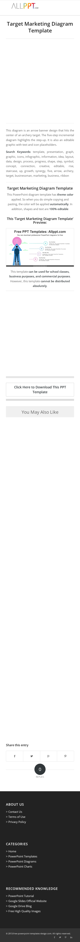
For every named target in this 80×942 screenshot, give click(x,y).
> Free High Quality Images (23, 911)
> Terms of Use (15, 817)
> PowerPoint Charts (19, 866)
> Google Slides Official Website (26, 901)
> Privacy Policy (16, 822)
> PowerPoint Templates (21, 856)
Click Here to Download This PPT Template (40, 389)
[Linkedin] (71, 937)
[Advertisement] (40, 81)
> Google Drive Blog (19, 906)
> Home (11, 851)
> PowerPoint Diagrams (21, 861)
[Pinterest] (65, 937)
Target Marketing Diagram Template (40, 27)
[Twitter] (60, 937)
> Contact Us (14, 812)
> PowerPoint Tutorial (20, 896)
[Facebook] (54, 937)
